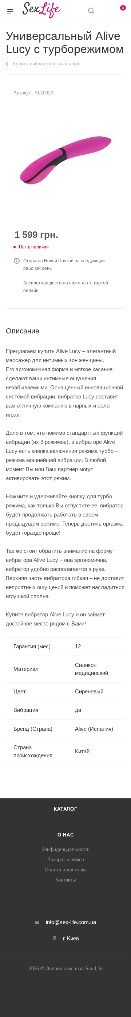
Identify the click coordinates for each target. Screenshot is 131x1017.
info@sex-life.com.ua (71, 922)
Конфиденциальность (65, 849)
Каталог (65, 809)
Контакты (65, 880)
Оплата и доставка (66, 869)
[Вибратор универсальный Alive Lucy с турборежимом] (65, 160)
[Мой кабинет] (105, 11)
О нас (65, 835)
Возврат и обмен (65, 859)
